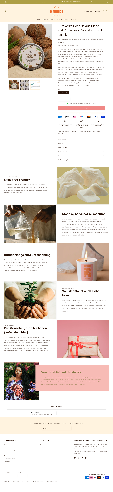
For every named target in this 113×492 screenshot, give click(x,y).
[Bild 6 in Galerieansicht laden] (35, 85)
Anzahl (60, 96)
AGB (40, 444)
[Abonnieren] (69, 428)
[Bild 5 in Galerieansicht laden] (25, 85)
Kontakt (6, 447)
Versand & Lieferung (9, 450)
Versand (76, 45)
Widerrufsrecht (43, 453)
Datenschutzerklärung (26, 481)
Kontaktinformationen (52, 481)
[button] (6, 11)
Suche (5, 444)
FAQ (5, 455)
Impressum (42, 447)
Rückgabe (6, 453)
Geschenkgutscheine (9, 458)
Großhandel (7, 461)
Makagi (9, 481)
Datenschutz (42, 450)
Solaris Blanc (63, 92)
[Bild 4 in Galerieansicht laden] (14, 85)
